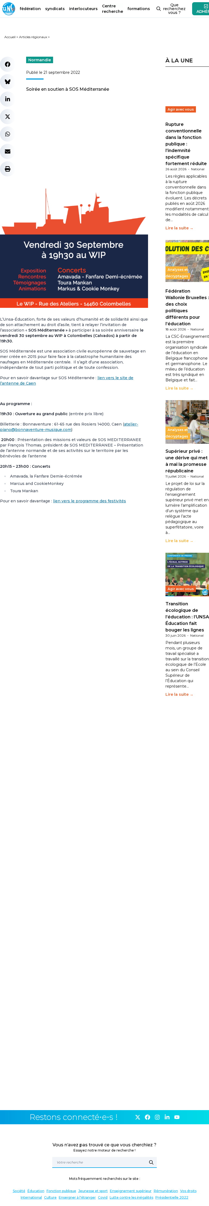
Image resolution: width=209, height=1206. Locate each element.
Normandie (39, 59)
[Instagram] (157, 1117)
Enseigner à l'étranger (77, 1197)
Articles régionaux (33, 37)
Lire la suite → (179, 228)
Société (19, 1191)
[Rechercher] (151, 1162)
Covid (102, 1197)
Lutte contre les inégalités (131, 1197)
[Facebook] (147, 1117)
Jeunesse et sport (93, 1191)
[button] (7, 64)
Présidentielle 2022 (171, 1197)
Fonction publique (61, 1191)
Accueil (10, 37)
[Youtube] (177, 1117)
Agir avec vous (181, 109)
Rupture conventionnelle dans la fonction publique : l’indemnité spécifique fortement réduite (186, 144)
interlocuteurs (83, 8)
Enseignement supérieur (131, 1191)
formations (138, 8)
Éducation (35, 1191)
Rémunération (166, 1191)
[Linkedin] (167, 1117)
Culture (50, 1197)
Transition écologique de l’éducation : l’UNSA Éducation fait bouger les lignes (187, 617)
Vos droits (188, 1191)
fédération (30, 8)
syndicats (55, 8)
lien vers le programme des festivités (89, 501)
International (31, 1197)
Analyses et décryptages (176, 273)
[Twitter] (137, 1117)
